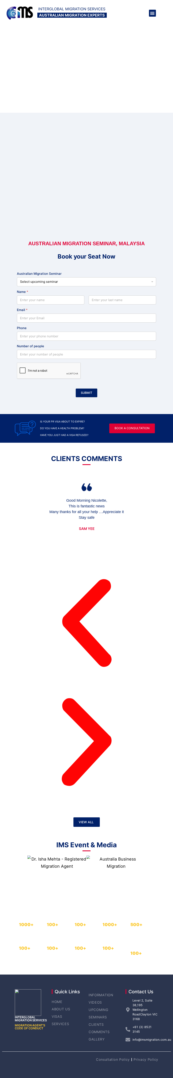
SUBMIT (86, 392)
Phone (22, 328)
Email (22, 310)
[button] (152, 13)
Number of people (30, 346)
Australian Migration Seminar (39, 274)
